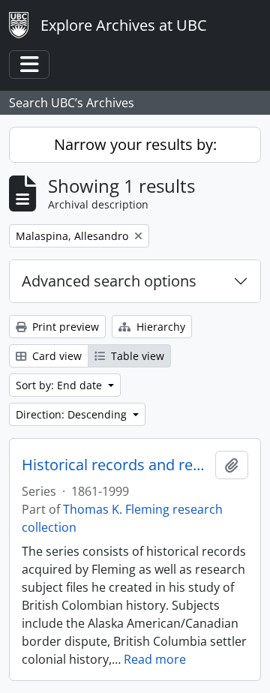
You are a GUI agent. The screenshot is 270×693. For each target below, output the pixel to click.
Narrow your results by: (135, 144)
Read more (155, 659)
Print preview (64, 327)
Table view (136, 356)
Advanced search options (109, 281)
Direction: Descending (73, 414)
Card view (55, 356)
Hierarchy (159, 327)
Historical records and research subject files (115, 465)
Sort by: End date (60, 385)
